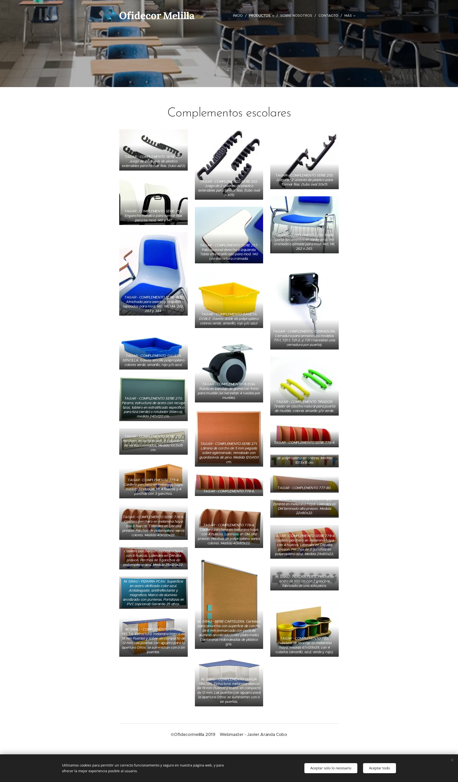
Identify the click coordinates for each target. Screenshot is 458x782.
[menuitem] (239, 15)
